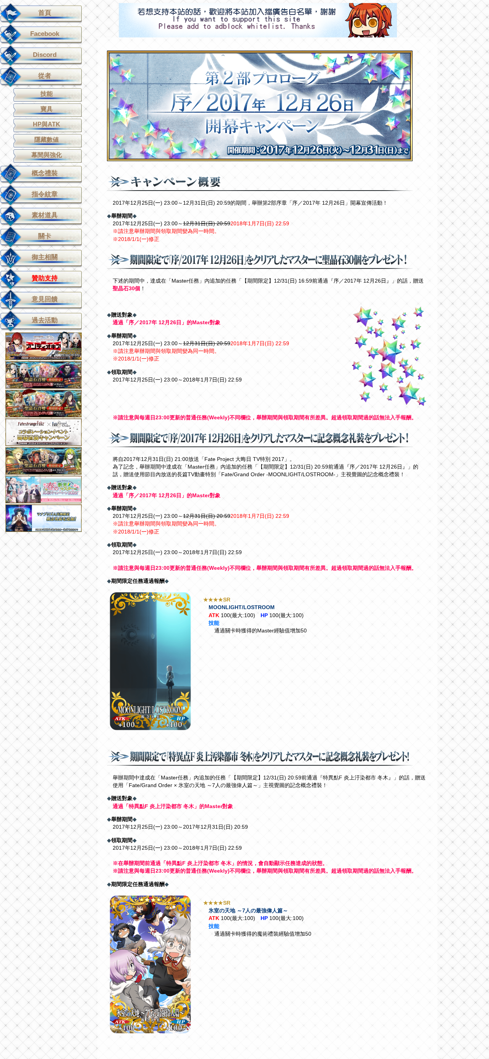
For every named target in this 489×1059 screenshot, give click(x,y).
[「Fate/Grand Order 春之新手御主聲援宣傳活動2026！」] (48, 489)
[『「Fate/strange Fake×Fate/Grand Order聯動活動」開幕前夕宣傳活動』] (48, 431)
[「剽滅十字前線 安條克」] (48, 345)
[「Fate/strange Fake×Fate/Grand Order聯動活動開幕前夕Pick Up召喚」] (48, 460)
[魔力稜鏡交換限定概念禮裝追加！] (48, 517)
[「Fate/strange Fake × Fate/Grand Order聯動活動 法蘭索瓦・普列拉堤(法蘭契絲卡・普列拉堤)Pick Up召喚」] (48, 374)
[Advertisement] (258, 20)
